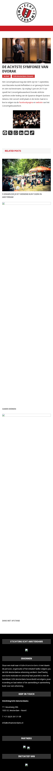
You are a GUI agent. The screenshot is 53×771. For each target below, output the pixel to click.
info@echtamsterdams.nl (29, 665)
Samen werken (9, 409)
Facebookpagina (26, 102)
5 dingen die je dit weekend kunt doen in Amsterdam (22, 195)
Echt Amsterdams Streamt (23, 76)
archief (6, 76)
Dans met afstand (11, 620)
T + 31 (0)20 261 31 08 (11, 716)
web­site (39, 102)
